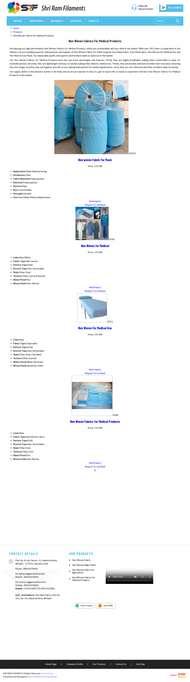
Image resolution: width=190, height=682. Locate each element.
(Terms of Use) (46, 673)
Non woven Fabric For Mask (95, 160)
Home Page (17, 21)
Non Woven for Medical (95, 246)
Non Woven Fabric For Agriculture (83, 571)
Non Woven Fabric (81, 560)
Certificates (75, 21)
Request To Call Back (95, 204)
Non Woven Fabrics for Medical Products (95, 421)
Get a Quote (175, 7)
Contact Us (94, 21)
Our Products (57, 21)
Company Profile (36, 21)
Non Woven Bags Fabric (84, 565)
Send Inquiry (95, 201)
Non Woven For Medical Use (95, 328)
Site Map (140, 664)
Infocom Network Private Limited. (42, 676)
